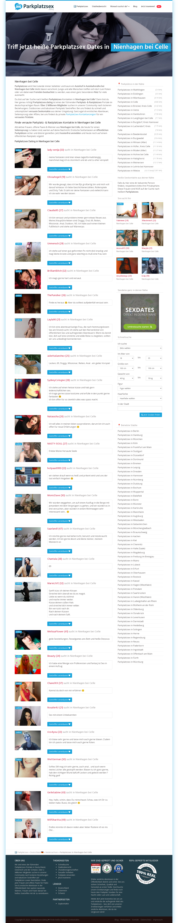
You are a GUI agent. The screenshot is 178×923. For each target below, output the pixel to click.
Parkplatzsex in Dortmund (130, 459)
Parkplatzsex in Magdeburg (131, 552)
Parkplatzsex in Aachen (129, 536)
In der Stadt (123, 404)
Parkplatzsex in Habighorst (140, 158)
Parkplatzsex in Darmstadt (131, 621)
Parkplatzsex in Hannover (130, 475)
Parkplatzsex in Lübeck (129, 564)
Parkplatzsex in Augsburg (130, 516)
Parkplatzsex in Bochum (129, 487)
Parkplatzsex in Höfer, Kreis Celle (140, 146)
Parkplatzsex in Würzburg (130, 661)
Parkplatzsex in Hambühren (140, 114)
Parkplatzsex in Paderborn (131, 645)
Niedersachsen (51, 852)
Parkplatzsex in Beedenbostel (140, 134)
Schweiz (61, 893)
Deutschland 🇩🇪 (36, 852)
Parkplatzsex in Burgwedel (140, 138)
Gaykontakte (63, 903)
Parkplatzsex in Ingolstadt (130, 649)
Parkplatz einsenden (66, 875)
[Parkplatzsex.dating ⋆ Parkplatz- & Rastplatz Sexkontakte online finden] (34, 6)
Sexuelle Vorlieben (65, 872)
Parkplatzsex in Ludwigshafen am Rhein (137, 601)
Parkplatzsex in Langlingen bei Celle (140, 118)
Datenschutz (146, 919)
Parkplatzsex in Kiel (127, 540)
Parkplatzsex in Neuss (128, 641)
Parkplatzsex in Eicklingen (140, 93)
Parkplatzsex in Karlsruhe (130, 508)
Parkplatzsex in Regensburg (131, 637)
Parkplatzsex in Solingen (130, 629)
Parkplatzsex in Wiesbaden (131, 520)
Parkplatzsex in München (130, 439)
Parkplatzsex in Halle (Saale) (131, 548)
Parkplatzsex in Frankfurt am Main (135, 447)
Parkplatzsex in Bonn (128, 499)
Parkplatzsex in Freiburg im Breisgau (136, 556)
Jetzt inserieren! (150, 6)
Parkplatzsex (22, 852)
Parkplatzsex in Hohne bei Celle (140, 154)
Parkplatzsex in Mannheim (131, 512)
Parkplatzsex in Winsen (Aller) (140, 142)
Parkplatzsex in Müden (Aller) (140, 150)
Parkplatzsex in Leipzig (129, 467)
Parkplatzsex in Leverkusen (131, 617)
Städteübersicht (99, 6)
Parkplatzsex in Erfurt (128, 568)
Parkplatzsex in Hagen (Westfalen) (134, 584)
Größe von (123, 363)
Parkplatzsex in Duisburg (130, 483)
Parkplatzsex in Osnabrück (131, 613)
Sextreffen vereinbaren (59, 169)
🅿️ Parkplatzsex (81, 6)
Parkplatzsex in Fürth (128, 657)
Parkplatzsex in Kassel (128, 580)
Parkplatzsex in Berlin (128, 431)
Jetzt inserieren (64, 877)
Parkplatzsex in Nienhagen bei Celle (76, 852)
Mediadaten (125, 919)
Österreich (62, 890)
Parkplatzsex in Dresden (130, 471)
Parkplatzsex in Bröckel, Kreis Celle (140, 106)
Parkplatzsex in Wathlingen (140, 89)
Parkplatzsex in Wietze (135, 170)
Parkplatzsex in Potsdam (130, 589)
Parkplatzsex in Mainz (128, 560)
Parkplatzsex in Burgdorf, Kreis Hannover (140, 122)
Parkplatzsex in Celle (140, 101)
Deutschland (63, 888)
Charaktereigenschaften (68, 870)
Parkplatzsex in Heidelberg (131, 625)
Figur (120, 383)
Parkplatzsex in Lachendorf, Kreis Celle (140, 128)
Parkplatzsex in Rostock (129, 576)
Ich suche (122, 343)
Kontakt (135, 919)
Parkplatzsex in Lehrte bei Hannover (140, 167)
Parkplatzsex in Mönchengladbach (134, 528)
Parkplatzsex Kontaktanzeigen (81, 114)
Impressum (158, 919)
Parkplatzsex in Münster (130, 503)
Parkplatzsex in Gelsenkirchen (132, 524)
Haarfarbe (123, 393)
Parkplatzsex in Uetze (140, 110)
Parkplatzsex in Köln (128, 443)
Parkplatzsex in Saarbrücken (132, 593)
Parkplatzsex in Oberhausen (131, 572)
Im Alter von (124, 353)
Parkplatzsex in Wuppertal (131, 491)
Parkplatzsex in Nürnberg (130, 479)
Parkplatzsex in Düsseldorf (131, 455)
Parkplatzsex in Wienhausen (140, 97)
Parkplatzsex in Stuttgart (130, 451)
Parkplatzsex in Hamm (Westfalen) (134, 597)
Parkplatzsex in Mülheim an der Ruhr (136, 605)
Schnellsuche (63, 864)
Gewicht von (124, 373)
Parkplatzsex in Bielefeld (130, 495)
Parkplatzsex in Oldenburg (131, 609)
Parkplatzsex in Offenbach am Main (135, 653)
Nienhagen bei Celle (85, 150)
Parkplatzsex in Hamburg (130, 435)
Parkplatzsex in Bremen (129, 463)
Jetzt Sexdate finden (151, 414)
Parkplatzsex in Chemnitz (130, 544)
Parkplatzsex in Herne (128, 633)
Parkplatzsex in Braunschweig (132, 532)
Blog (135, 6)
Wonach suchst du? (119, 6)
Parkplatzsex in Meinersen (140, 162)
